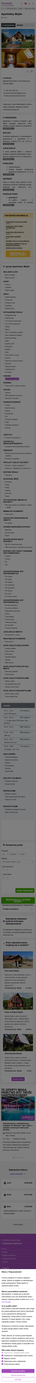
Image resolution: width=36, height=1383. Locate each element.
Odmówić (18, 1379)
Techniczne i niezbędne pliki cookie (16, 1353)
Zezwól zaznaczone (18, 1375)
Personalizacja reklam (12, 1364)
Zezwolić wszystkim (18, 1371)
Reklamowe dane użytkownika (15, 1361)
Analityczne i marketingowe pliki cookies (18, 1355)
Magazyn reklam (10, 1358)
